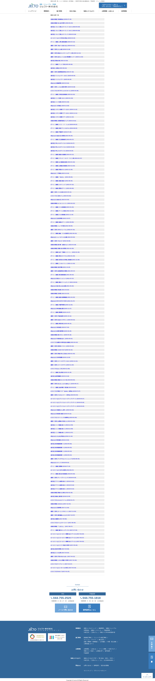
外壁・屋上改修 (111, 641)
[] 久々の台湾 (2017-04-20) (60, 552)
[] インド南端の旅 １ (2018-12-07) (62, 432)
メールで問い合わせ (65, 610)
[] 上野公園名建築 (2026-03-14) (63, 41)
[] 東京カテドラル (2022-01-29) (63, 256)
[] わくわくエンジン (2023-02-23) (63, 203)
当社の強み (72, 11)
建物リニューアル (111, 628)
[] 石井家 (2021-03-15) (60, 293)
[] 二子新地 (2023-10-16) (60, 173)
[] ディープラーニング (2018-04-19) (63, 477)
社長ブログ (112, 649)
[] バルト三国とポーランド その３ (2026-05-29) (65, 26)
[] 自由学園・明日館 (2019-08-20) (63, 387)
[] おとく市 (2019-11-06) (60, 368)
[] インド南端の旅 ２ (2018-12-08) (62, 428)
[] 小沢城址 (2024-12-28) (60, 105)
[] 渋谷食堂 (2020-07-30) (60, 327)
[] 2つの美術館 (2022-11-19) (62, 214)
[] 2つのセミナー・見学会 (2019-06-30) (64, 395)
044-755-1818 (92, 598)
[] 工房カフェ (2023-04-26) (61, 196)
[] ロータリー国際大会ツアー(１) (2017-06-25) (67, 541)
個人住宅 (101, 639)
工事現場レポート (89, 643)
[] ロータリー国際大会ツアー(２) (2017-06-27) (67, 537)
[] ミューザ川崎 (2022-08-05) (62, 226)
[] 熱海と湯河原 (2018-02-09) (60, 496)
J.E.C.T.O (53, 90)
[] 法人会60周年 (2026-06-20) (62, 23)
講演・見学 (54, 45)
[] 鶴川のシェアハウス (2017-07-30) (64, 530)
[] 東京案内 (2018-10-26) (60, 440)
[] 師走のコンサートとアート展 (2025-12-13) (66, 53)
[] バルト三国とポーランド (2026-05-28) (63, 34)
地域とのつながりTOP (90, 658)
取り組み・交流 (103, 658)
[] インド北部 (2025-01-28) (60, 102)
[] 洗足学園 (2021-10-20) (60, 267)
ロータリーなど (55, 38)
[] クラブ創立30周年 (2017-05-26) (64, 545)
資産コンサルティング (90, 628)
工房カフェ (94, 632)
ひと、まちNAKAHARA (106, 660)
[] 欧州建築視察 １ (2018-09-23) (61, 455)
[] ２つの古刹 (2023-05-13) (61, 192)
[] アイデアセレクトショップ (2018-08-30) (65, 458)
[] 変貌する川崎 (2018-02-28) (62, 492)
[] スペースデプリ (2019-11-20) (62, 365)
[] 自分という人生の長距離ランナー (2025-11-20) (67, 57)
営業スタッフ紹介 (89, 651)
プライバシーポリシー (100, 670)
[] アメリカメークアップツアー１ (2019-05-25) (67, 406)
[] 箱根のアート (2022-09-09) (62, 222)
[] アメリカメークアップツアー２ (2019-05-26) (67, 402)
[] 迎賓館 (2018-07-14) (60, 466)
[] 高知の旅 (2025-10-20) (59, 60)
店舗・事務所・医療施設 (91, 641)
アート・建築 (54, 41)
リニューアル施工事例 (100, 637)
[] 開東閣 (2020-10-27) (60, 312)
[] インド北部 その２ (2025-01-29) (62, 98)
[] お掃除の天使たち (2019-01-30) (63, 421)
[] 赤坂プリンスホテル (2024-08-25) (64, 128)
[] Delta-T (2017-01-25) (60, 571)
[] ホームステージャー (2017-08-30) (63, 522)
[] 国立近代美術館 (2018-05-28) (63, 473)
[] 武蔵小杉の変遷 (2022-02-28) (62, 248)
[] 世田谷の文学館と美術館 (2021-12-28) (65, 259)
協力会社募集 (105, 665)
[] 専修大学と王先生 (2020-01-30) (63, 353)
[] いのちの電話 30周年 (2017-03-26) (64, 560)
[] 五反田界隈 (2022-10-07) (60, 218)
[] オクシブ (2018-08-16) (60, 462)
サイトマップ (87, 670)
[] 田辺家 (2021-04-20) (60, 289)
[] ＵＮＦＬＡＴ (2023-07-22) (62, 184)
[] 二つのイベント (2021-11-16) (63, 263)
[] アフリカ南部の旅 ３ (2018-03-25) (62, 481)
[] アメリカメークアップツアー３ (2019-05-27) (67, 398)
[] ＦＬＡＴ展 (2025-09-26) (62, 64)
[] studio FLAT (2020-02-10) (62, 350)
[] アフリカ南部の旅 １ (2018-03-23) (62, 489)
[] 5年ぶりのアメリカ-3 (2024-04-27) (62, 143)
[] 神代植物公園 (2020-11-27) (61, 308)
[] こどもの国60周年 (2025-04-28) (63, 87)
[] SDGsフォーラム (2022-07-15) (63, 229)
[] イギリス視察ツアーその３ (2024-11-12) (64, 109)
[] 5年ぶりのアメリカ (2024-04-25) (62, 150)
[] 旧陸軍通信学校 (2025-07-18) (62, 72)
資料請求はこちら (89, 610)
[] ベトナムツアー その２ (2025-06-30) (63, 75)
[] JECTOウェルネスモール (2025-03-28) (64, 90)
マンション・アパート (90, 639)
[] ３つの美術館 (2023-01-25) (62, 207)
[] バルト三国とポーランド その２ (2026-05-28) (65, 30)
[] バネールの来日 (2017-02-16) (63, 567)
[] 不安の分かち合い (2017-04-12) (63, 556)
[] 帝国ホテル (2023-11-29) (62, 169)
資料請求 (96, 665)
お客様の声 (99, 651)
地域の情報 (54, 19)
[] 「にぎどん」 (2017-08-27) (62, 526)
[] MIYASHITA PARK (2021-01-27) (63, 301)
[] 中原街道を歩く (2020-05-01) (62, 338)
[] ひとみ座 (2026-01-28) (60, 49)
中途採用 (86, 653)
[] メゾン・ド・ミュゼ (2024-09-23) (64, 124)
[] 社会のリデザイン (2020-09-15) (63, 319)
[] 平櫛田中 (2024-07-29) (61, 132)
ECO (111, 658)
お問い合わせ (152, 644)
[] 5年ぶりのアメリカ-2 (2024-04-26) (62, 147)
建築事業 (101, 628)
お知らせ (93, 649)
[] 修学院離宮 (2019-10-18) (60, 376)
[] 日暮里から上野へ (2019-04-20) (62, 410)
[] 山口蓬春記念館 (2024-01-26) (63, 162)
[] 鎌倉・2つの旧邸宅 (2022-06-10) (64, 233)
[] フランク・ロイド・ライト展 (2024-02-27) (66, 158)
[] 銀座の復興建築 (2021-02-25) (63, 297)
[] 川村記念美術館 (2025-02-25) (63, 94)
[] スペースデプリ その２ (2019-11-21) (64, 361)
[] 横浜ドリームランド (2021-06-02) (64, 282)
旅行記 (53, 26)
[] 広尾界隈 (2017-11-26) (60, 507)
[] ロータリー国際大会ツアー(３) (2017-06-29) (67, 534)
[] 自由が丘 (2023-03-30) (60, 199)
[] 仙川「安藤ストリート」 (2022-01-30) (65, 252)
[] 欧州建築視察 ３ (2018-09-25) (61, 447)
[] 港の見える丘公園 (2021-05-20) (62, 286)
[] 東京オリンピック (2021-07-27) (62, 278)
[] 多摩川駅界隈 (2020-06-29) (61, 331)
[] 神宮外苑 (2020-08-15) (61, 323)
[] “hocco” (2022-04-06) (60, 241)
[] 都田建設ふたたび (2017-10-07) (63, 515)
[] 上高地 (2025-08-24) (59, 68)
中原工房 (86, 632)
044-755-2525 (62, 598)
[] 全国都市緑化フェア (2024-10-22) (63, 120)
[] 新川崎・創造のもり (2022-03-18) (63, 244)
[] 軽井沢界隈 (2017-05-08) (60, 549)
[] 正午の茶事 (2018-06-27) (62, 470)
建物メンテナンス (96, 630)
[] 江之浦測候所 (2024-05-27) (62, 139)
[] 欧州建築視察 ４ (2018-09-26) (61, 443)
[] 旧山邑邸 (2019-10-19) (61, 372)
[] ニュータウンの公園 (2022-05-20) (63, 237)
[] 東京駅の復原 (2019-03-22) (61, 413)
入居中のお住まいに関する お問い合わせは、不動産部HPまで (112, 5)
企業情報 (86, 649)
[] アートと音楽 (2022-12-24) (62, 211)
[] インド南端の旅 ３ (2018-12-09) (62, 425)
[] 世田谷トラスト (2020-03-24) (62, 346)
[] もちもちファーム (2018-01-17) (62, 500)
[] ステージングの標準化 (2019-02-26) (64, 417)
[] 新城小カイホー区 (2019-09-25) (63, 380)
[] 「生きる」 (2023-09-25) (62, 177)
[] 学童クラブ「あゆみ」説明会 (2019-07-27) (65, 391)
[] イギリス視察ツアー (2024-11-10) (62, 117)
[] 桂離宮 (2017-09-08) (59, 519)
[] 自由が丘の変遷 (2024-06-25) (62, 135)
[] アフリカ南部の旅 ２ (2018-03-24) (62, 485)
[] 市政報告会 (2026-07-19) (61, 19)
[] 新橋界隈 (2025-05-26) (60, 83)
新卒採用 (107, 651)
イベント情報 (102, 649)
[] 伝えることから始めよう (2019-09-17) (64, 383)
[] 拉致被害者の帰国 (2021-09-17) (63, 271)
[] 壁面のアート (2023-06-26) (62, 188)
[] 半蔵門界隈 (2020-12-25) (62, 304)
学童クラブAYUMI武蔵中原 (107, 632)
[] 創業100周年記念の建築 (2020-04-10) (64, 342)
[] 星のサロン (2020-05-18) (61, 334)
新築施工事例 (87, 637)
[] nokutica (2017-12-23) (61, 504)
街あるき (53, 83)
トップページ (32, 11)
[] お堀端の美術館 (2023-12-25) (63, 165)
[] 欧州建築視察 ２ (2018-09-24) (61, 451)
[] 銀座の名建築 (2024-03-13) (62, 154)
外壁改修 (86, 630)
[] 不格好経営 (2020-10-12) (61, 316)
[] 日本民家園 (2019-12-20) (60, 357)
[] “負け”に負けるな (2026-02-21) (63, 45)
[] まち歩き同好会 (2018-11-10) (62, 436)
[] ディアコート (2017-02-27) (61, 564)
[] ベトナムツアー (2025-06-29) (61, 79)
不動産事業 (107, 630)
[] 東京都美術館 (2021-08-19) (62, 274)
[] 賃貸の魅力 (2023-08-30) (62, 180)
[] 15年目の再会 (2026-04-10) (63, 38)
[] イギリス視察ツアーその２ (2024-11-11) (64, 113)
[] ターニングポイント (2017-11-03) (63, 511)
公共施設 (102, 641)
